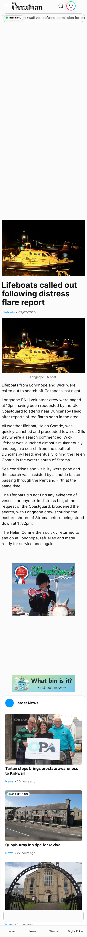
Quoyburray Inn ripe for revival (33, 845)
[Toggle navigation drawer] (6, 6)
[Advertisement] (43, 645)
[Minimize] (81, 912)
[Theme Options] (81, 6)
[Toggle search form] (61, 6)
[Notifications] (71, 6)
